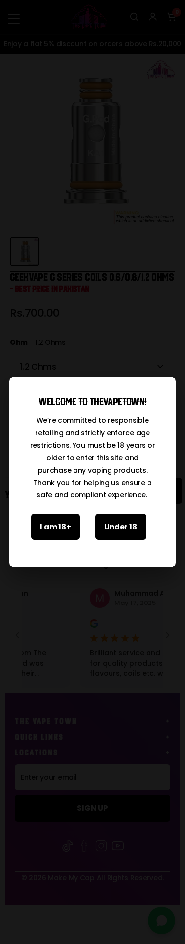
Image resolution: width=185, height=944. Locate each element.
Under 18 (120, 527)
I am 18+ (55, 527)
